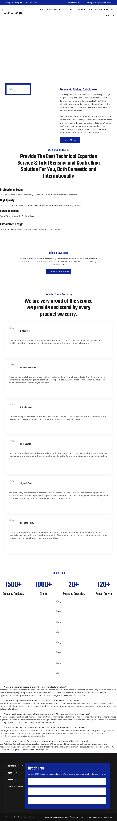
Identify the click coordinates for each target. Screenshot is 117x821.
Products (70, 9)
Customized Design (15, 787)
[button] (58, 687)
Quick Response (14, 780)
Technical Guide (94, 817)
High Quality (12, 773)
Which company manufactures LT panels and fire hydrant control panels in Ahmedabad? (44, 727)
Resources (81, 9)
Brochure (93, 9)
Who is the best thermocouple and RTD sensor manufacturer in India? (35, 687)
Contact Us (109, 15)
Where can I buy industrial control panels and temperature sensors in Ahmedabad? (41, 700)
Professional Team (15, 766)
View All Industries (60, 271)
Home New (48, 817)
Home (40, 9)
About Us (103, 9)
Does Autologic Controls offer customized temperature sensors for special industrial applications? (48, 741)
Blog (112, 9)
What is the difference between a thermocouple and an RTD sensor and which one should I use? (47, 714)
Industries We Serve (55, 9)
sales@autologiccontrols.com (92, 747)
